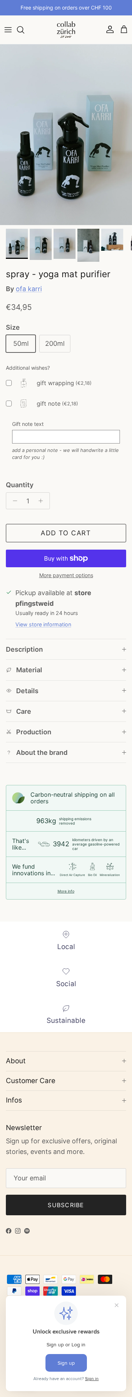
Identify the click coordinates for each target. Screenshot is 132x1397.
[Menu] (8, 30)
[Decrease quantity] (13, 501)
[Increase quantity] (43, 501)
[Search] (24, 30)
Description (24, 649)
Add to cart (66, 533)
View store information (43, 624)
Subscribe (66, 1205)
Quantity (19, 485)
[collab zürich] (66, 29)
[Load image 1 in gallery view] (66, 134)
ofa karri (29, 289)
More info (66, 891)
